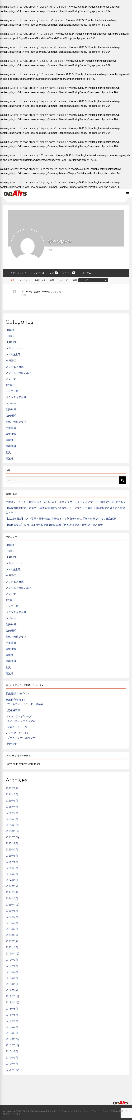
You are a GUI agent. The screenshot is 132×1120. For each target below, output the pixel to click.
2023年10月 (12, 904)
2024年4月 (12, 892)
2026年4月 (12, 806)
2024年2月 (12, 898)
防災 (8, 452)
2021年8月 (12, 923)
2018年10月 (12, 1002)
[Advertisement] (66, 1085)
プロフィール (38, 272)
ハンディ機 (12, 391)
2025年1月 (12, 867)
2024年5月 (12, 886)
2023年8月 (12, 910)
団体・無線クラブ (16, 421)
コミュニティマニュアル (21, 720)
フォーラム (85, 272)
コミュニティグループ (18, 716)
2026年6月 (12, 800)
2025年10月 (12, 837)
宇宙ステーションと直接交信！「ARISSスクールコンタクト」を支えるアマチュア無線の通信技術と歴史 (66, 501)
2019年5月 (12, 984)
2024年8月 (12, 874)
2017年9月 (12, 1051)
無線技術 (11, 434)
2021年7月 (12, 929)
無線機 (9, 440)
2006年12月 (12, 1069)
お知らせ (11, 385)
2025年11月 (12, 831)
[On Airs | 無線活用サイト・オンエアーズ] (15, 196)
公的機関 (11, 415)
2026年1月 (12, 819)
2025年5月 (12, 861)
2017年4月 (12, 1063)
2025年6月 (12, 855)
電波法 (9, 458)
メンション (24, 280)
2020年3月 (12, 941)
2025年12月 (12, 825)
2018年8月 (12, 1008)
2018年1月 (12, 1033)
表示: (75, 280)
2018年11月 (12, 996)
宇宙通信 (11, 427)
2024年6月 (12, 880)
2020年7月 (12, 935)
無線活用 (11, 446)
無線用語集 (13, 710)
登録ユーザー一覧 (17, 727)
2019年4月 (12, 990)
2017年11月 (12, 1045)
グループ (68, 272)
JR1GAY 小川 (27, 291)
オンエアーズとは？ (17, 733)
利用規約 (12, 743)
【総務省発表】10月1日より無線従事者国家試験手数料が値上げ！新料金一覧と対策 (54, 524)
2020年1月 (12, 947)
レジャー (11, 403)
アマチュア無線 (15, 366)
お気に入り (40, 280)
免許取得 (11, 409)
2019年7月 (12, 971)
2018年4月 (12, 1020)
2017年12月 (12, 1039)
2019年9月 (12, 959)
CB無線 (10, 330)
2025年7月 (12, 849)
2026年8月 (12, 788)
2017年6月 (12, 1057)
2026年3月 (12, 812)
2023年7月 (12, 916)
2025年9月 (12, 843)
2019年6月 (12, 978)
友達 (53, 272)
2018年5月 (12, 1014)
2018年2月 (12, 1027)
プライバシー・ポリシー (21, 737)
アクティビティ (18, 272)
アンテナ (11, 378)
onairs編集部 (13, 354)
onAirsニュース (14, 348)
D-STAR (10, 336)
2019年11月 (12, 953)
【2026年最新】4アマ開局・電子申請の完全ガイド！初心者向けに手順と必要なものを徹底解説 (61, 518)
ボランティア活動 (16, 397)
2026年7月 (12, 794)
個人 (12, 280)
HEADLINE (11, 342)
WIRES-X (11, 360)
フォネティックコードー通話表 (25, 704)
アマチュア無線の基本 (18, 372)
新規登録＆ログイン (17, 693)
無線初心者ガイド (16, 699)
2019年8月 (12, 965)
